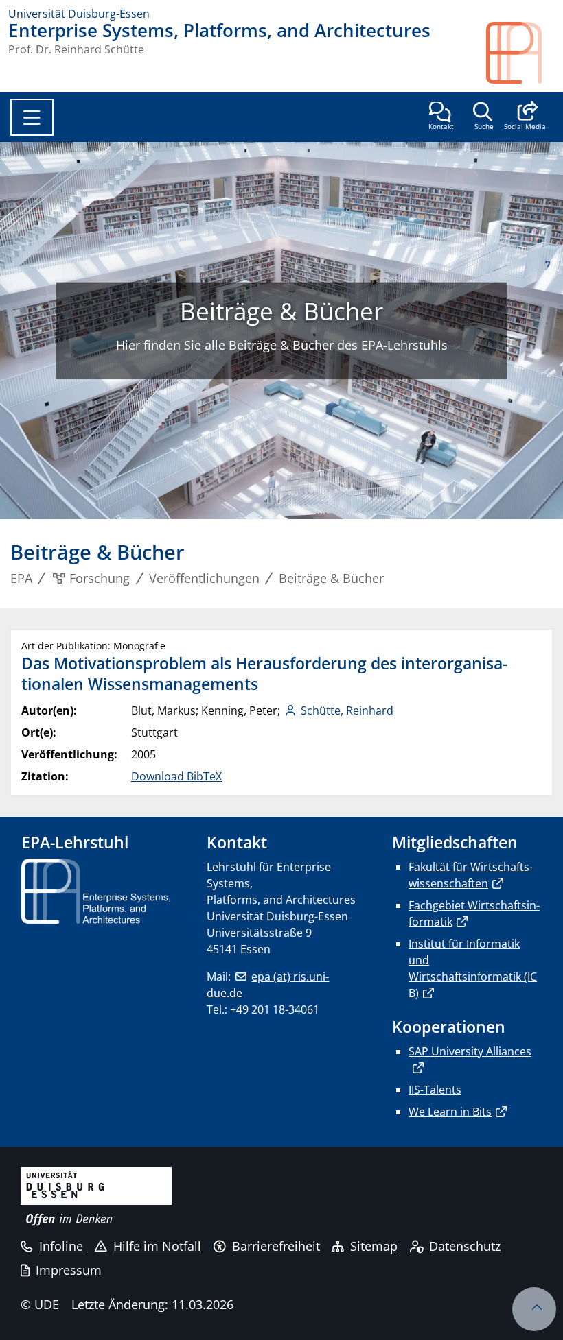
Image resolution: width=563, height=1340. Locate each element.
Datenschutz (465, 1246)
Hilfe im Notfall (157, 1246)
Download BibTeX (176, 776)
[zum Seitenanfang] (534, 1309)
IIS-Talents (435, 1089)
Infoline (61, 1246)
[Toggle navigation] (32, 117)
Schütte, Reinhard (347, 710)
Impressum (69, 1270)
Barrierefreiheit (276, 1246)
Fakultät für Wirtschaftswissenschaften (471, 875)
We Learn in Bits (450, 1111)
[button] (525, 117)
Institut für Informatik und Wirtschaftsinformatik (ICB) (473, 968)
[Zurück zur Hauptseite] (520, 53)
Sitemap (374, 1246)
